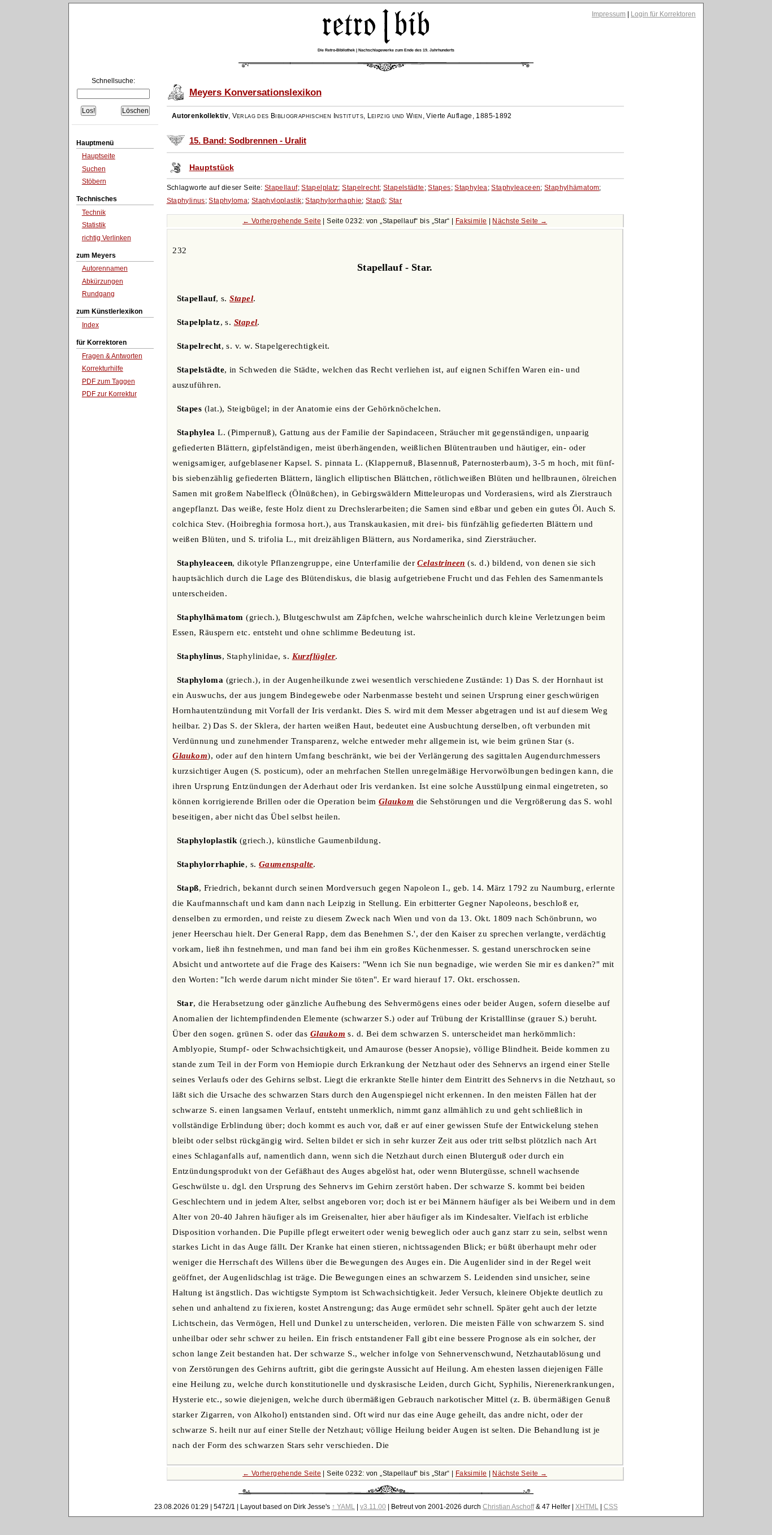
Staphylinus (186, 201)
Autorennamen (105, 268)
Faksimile (471, 221)
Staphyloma (228, 201)
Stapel (241, 298)
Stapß (375, 201)
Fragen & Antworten (112, 356)
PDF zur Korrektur (109, 394)
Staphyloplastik (276, 201)
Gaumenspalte (286, 864)
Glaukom (189, 755)
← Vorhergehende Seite (281, 221)
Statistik (94, 225)
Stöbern (94, 181)
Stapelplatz (319, 188)
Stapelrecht (360, 188)
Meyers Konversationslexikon (255, 92)
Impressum (609, 14)
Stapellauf (281, 188)
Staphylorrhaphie (333, 201)
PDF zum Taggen (108, 381)
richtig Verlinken (106, 238)
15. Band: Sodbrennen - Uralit (247, 140)
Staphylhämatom (571, 188)
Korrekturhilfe (102, 368)
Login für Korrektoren (663, 14)
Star (395, 201)
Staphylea (470, 188)
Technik (94, 212)
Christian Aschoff (508, 1507)
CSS (611, 1507)
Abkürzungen (102, 281)
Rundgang (98, 294)
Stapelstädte (403, 188)
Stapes (439, 188)
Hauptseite (98, 156)
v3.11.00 (373, 1507)
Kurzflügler (314, 656)
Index (90, 325)
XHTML (586, 1507)
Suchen (94, 169)
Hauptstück (211, 167)
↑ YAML (343, 1507)
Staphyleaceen (515, 188)
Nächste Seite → (519, 221)
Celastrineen (441, 562)
